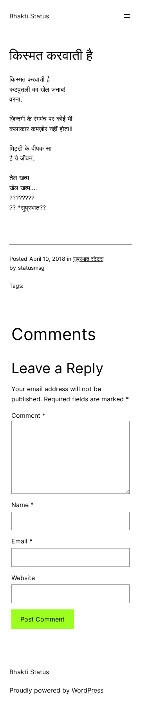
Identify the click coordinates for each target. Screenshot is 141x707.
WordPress (87, 690)
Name (22, 505)
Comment (28, 415)
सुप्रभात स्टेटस (88, 258)
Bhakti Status (29, 16)
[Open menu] (127, 16)
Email (22, 541)
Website (23, 578)
